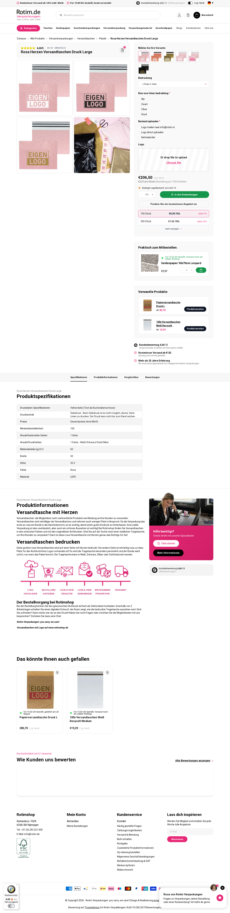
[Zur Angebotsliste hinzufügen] (57, 672)
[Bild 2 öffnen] (102, 88)
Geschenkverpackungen (87, 28)
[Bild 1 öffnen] (45, 88)
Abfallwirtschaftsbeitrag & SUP (133, 861)
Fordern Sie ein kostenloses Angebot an (174, 204)
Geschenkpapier (164, 28)
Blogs (179, 28)
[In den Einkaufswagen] (201, 270)
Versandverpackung (114, 28)
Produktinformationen (106, 377)
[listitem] (143, 56)
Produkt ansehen (195, 309)
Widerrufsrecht (125, 869)
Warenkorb (207, 15)
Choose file (173, 162)
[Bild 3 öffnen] (45, 145)
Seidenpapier (63, 28)
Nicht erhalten (124, 839)
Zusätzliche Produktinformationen (135, 848)
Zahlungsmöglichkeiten (129, 830)
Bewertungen (152, 377)
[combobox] (109, 15)
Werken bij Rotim (126, 865)
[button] (179, 15)
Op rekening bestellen (128, 852)
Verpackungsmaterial (140, 28)
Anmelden (73, 821)
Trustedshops (92, 907)
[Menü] (17, 885)
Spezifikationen (78, 377)
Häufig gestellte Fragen (129, 826)
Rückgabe (122, 843)
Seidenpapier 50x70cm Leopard (181, 263)
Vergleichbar (131, 377)
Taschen (48, 28)
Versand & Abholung (128, 834)
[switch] (11, 906)
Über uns (209, 28)
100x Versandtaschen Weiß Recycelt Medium (168, 324)
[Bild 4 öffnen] (102, 145)
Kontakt (121, 821)
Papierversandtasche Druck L (168, 304)
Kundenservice (193, 28)
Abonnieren (177, 839)
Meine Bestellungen (77, 826)
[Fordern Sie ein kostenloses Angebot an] (122, 50)
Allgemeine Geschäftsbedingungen (136, 856)
